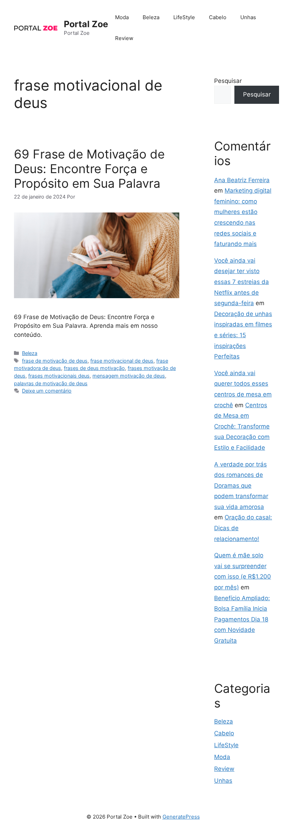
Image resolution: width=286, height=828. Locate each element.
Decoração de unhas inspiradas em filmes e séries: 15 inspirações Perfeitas (243, 335)
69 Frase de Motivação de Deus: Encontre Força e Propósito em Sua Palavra (89, 169)
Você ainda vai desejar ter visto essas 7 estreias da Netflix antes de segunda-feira (241, 282)
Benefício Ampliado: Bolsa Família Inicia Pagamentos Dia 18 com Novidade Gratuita (242, 619)
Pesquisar (228, 80)
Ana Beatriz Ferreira (242, 180)
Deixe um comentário (47, 391)
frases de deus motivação (94, 368)
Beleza (151, 17)
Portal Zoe (86, 24)
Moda (122, 17)
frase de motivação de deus (55, 361)
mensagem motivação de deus (128, 376)
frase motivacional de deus (121, 361)
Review (124, 38)
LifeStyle (184, 17)
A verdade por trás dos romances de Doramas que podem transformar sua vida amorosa (241, 485)
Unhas (248, 17)
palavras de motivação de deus (51, 383)
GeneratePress (181, 816)
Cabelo (217, 17)
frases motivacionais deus (59, 376)
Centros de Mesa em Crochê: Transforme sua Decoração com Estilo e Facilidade (242, 426)
